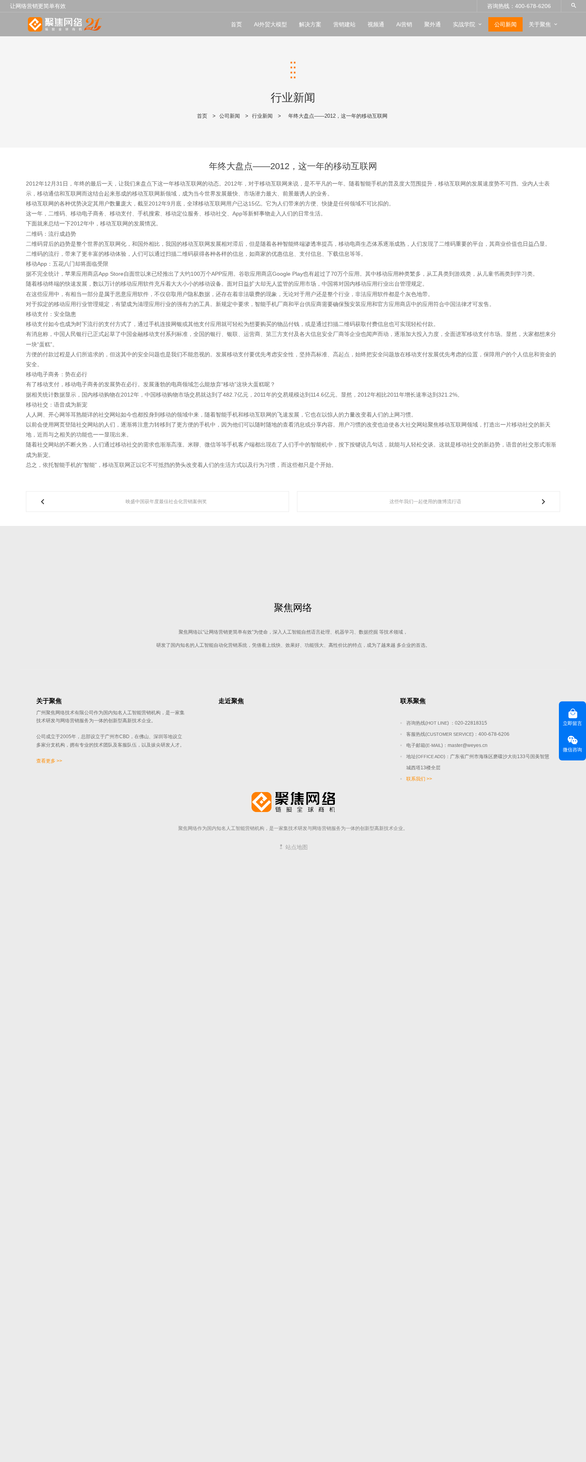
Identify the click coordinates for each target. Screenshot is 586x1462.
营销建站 (344, 24)
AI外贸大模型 (270, 24)
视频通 (376, 24)
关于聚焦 (540, 24)
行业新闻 (262, 116)
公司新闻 (505, 24)
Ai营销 (404, 24)
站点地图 (296, 847)
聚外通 (432, 24)
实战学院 (464, 24)
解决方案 (310, 24)
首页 (236, 24)
